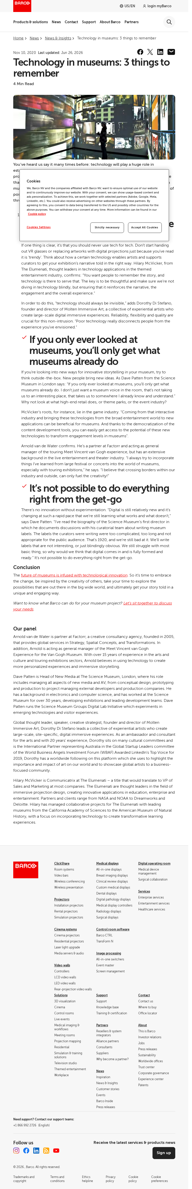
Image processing (108, 953)
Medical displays (107, 863)
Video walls (62, 965)
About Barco (110, 22)
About (142, 1025)
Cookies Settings (39, 227)
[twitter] (150, 52)
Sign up (164, 1153)
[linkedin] (160, 52)
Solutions (61, 995)
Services (144, 891)
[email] (171, 52)
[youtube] (56, 1151)
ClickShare (62, 863)
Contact (71, 22)
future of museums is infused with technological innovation (74, 575)
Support (89, 22)
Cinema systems (65, 929)
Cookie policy (37, 214)
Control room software (113, 929)
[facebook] (140, 52)
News (56, 22)
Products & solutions (30, 22)
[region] (94, 205)
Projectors (61, 899)
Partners (131, 22)
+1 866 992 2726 (31, 1125)
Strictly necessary (107, 227)
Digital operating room (154, 863)
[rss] (46, 1151)
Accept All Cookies (144, 227)
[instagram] (16, 1151)
